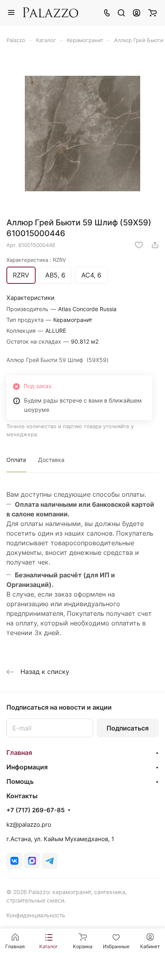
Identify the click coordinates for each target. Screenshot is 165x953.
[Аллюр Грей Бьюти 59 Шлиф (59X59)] (82, 133)
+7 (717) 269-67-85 (35, 810)
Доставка (51, 459)
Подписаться (128, 728)
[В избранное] (139, 245)
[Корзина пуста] (152, 12)
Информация (27, 767)
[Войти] (136, 12)
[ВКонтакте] (14, 861)
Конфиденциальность (35, 915)
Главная (19, 753)
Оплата (16, 459)
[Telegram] (50, 861)
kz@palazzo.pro (28, 824)
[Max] (32, 861)
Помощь (20, 781)
